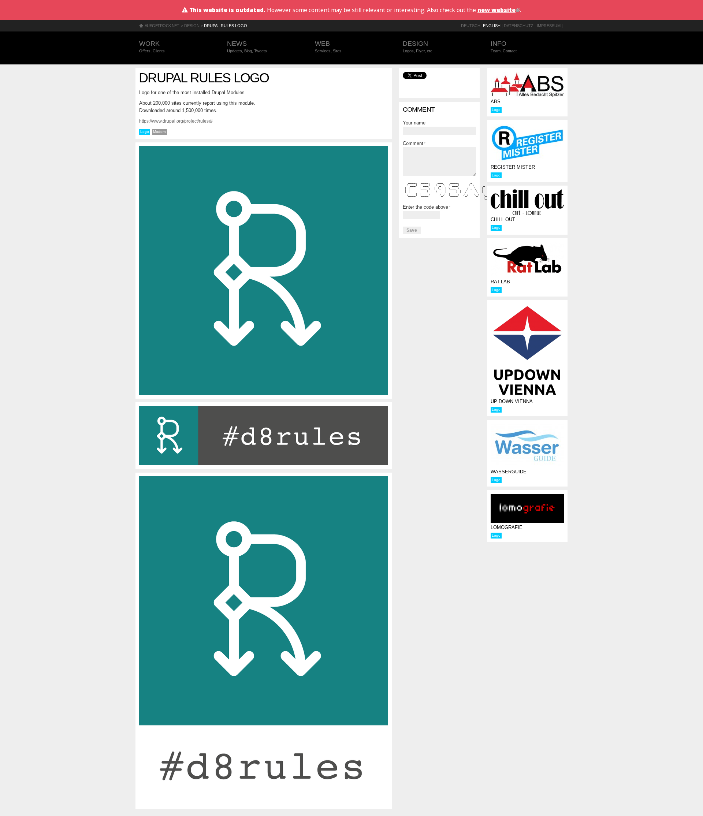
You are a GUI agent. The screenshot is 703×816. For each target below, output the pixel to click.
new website (498, 10)
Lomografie (506, 527)
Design (192, 25)
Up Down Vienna (512, 401)
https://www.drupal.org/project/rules (176, 121)
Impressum (549, 25)
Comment (414, 143)
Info (504, 46)
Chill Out (503, 219)
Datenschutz (518, 25)
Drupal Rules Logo (225, 25)
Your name (414, 123)
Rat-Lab (500, 281)
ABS (496, 101)
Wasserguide (509, 471)
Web (328, 46)
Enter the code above (426, 207)
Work (152, 46)
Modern (159, 132)
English (492, 25)
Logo (144, 132)
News (247, 46)
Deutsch (470, 25)
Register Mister (513, 167)
